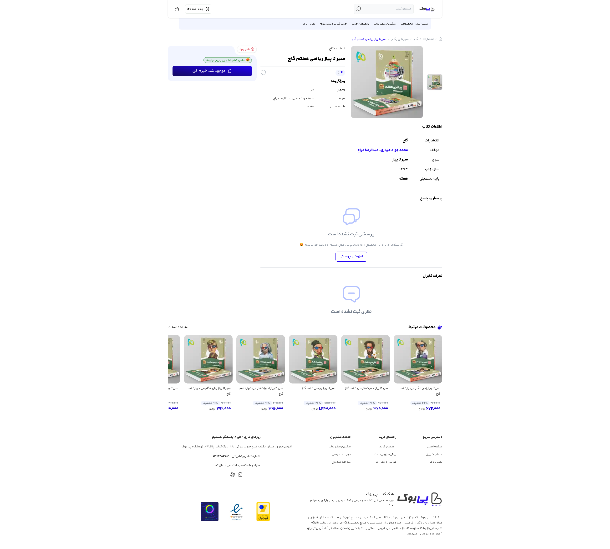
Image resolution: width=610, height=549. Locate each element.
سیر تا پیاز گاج (400, 39)
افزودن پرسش (351, 256)
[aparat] (232, 474)
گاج (415, 39)
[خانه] (440, 39)
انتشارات (428, 39)
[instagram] (240, 474)
